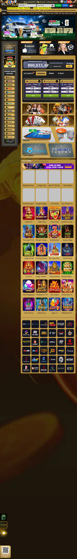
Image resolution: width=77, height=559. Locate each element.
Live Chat (42, 2)
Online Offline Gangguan (10, 140)
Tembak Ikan (60, 10)
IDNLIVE (27, 10)
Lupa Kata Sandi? (65, 2)
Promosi (72, 10)
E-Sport (16, 10)
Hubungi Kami (53, 2)
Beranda (4, 10)
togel (42, 10)
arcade (31, 10)
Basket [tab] (51, 73)
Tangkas (54, 10)
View (67, 64)
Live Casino (47, 10)
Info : (4, 13)
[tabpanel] (49, 89)
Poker (37, 10)
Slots (22, 10)
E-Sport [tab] (61, 73)
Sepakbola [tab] (41, 73)
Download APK (30, 2)
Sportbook (10, 10)
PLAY (33, 96)
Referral (67, 10)
